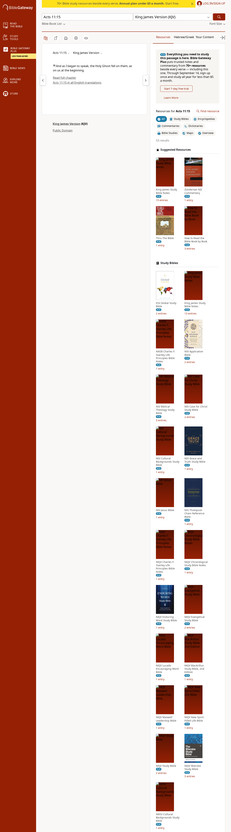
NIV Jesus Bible (165, 510)
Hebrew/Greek (184, 37)
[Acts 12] (146, 80)
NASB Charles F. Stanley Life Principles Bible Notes (165, 356)
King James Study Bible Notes (166, 191)
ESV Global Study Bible (166, 304)
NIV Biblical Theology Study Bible (165, 410)
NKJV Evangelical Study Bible (194, 618)
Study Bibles (169, 263)
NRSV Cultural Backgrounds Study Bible (167, 817)
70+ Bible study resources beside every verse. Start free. (118, 3)
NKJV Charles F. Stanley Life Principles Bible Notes (165, 567)
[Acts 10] (43, 80)
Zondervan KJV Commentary (193, 191)
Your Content (205, 37)
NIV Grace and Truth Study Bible (194, 460)
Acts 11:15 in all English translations (77, 83)
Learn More (171, 97)
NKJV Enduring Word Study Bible (166, 618)
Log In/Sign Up (214, 3)
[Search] (219, 16)
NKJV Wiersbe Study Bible (192, 767)
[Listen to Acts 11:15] (86, 38)
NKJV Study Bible (166, 765)
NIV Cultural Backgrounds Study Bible (167, 462)
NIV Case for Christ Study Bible (195, 408)
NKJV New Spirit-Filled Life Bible (194, 719)
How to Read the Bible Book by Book (195, 240)
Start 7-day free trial (176, 88)
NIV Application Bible (193, 353)
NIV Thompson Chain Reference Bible (194, 513)
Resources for (173, 111)
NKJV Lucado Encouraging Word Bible (167, 669)
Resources (163, 37)
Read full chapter (64, 78)
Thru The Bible (165, 238)
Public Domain (63, 130)
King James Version (66, 124)
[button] (210, 4)
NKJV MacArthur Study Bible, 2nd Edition (194, 669)
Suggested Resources (175, 150)
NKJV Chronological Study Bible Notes (196, 563)
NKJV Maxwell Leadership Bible (166, 719)
